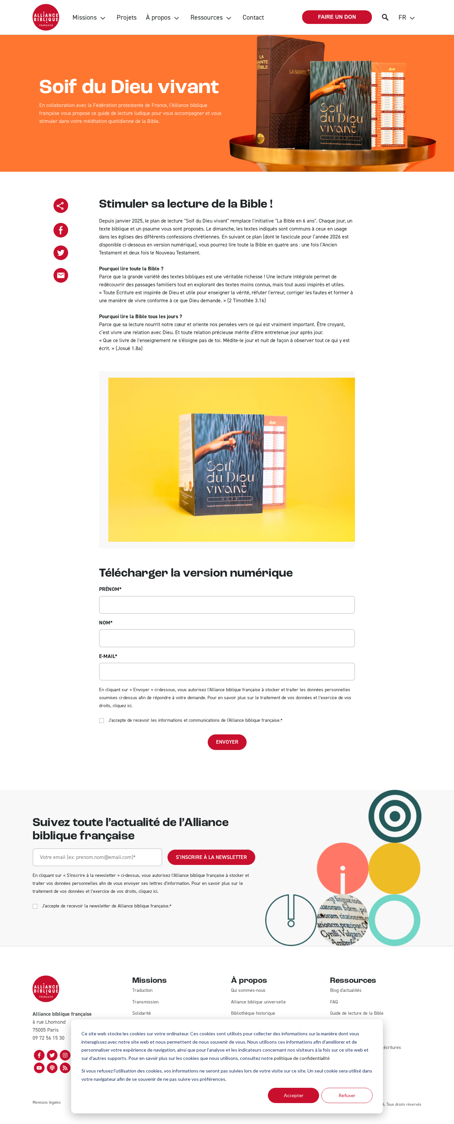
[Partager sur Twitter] (61, 252)
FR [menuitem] (402, 17)
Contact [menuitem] (253, 17)
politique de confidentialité (302, 1058)
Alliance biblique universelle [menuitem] (258, 1002)
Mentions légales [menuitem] (47, 1102)
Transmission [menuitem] (145, 1002)
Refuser (347, 1095)
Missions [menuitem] (84, 17)
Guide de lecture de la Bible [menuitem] (357, 1013)
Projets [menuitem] (127, 17)
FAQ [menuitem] (334, 1002)
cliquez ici (122, 705)
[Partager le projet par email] (61, 275)
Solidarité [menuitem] (141, 1013)
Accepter (293, 1095)
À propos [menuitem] (158, 17)
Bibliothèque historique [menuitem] (253, 1013)
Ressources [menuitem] (206, 17)
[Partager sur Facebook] (61, 230)
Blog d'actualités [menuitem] (346, 990)
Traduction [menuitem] (142, 990)
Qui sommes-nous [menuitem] (248, 990)
